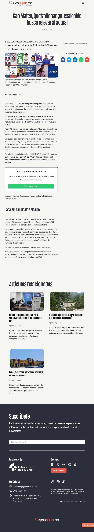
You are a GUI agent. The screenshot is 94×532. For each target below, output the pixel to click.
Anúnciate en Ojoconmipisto (75, 43)
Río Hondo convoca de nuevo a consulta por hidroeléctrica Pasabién (66, 316)
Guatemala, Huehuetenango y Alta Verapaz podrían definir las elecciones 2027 (25, 317)
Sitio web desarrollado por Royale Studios (72, 502)
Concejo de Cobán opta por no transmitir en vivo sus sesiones (26, 373)
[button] (63, 59)
